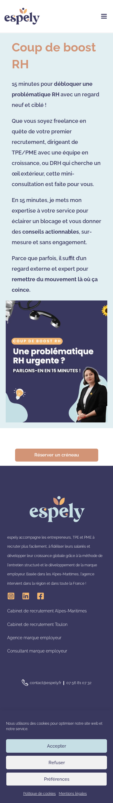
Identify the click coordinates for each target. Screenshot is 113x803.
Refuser (57, 762)
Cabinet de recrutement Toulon (37, 624)
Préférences (56, 779)
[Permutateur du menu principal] (104, 16)
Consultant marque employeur (37, 651)
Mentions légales (73, 794)
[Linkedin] (26, 596)
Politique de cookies (39, 794)
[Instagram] (11, 596)
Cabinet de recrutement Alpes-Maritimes (47, 610)
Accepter (56, 746)
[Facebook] (40, 596)
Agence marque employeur (34, 637)
